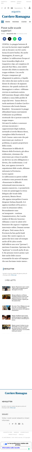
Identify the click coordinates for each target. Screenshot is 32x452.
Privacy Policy (12, 434)
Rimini (3, 33)
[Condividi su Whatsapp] (14, 39)
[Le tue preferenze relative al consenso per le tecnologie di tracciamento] (29, 449)
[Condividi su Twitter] (9, 39)
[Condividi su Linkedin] (19, 39)
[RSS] (22, 424)
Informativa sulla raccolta (11, 448)
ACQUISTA (16, 12)
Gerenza (16, 432)
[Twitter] (5, 8)
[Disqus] (16, 362)
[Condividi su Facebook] (4, 39)
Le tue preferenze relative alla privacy (17, 444)
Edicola (21, 434)
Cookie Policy (24, 432)
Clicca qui (13, 275)
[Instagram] (8, 8)
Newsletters (18, 8)
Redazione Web (11, 33)
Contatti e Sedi (7, 432)
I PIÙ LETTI (10, 280)
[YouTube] (12, 8)
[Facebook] (2, 8)
